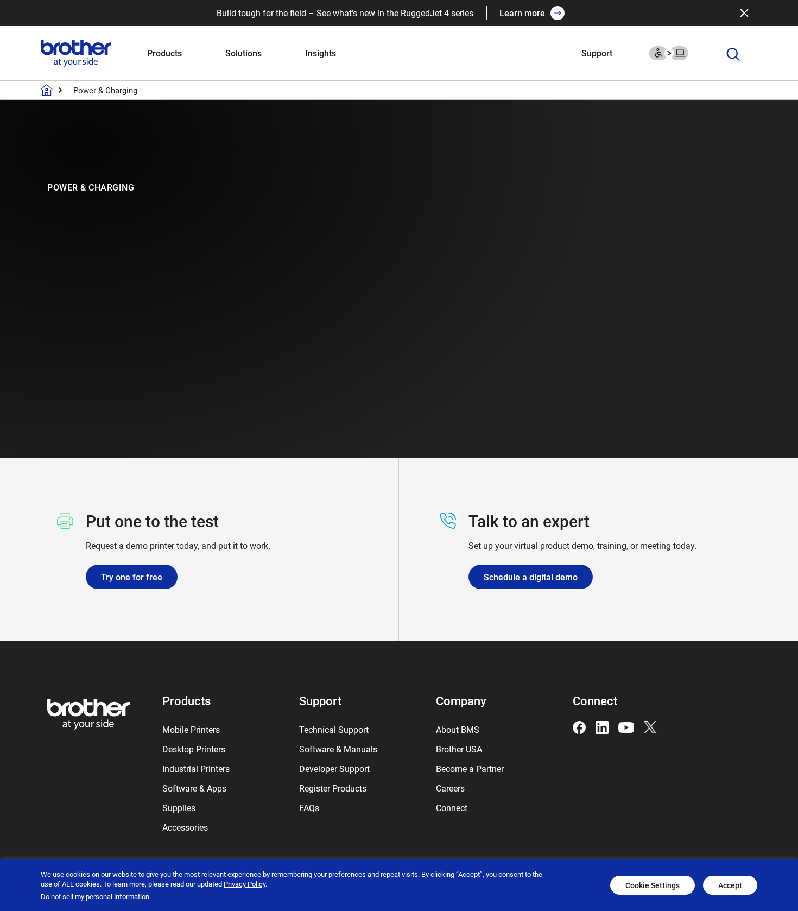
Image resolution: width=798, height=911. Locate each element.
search (733, 54)
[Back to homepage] (47, 90)
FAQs (309, 807)
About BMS (457, 729)
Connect (451, 807)
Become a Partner (470, 768)
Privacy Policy (244, 884)
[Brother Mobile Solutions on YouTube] (626, 726)
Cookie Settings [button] (652, 885)
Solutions (243, 53)
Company (461, 700)
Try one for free (131, 577)
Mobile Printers (191, 729)
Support (596, 53)
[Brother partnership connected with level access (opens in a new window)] (668, 52)
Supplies (178, 807)
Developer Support (334, 768)
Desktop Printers (193, 749)
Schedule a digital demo (531, 577)
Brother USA (459, 749)
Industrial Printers (196, 768)
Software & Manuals (338, 749)
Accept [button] (730, 885)
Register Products (332, 788)
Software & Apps (194, 788)
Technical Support (334, 729)
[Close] (744, 13)
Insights (320, 53)
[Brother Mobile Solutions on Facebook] (579, 726)
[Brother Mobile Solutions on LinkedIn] (602, 726)
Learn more (522, 12)
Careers (450, 788)
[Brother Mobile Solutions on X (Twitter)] (650, 726)
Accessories (185, 827)
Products (164, 53)
